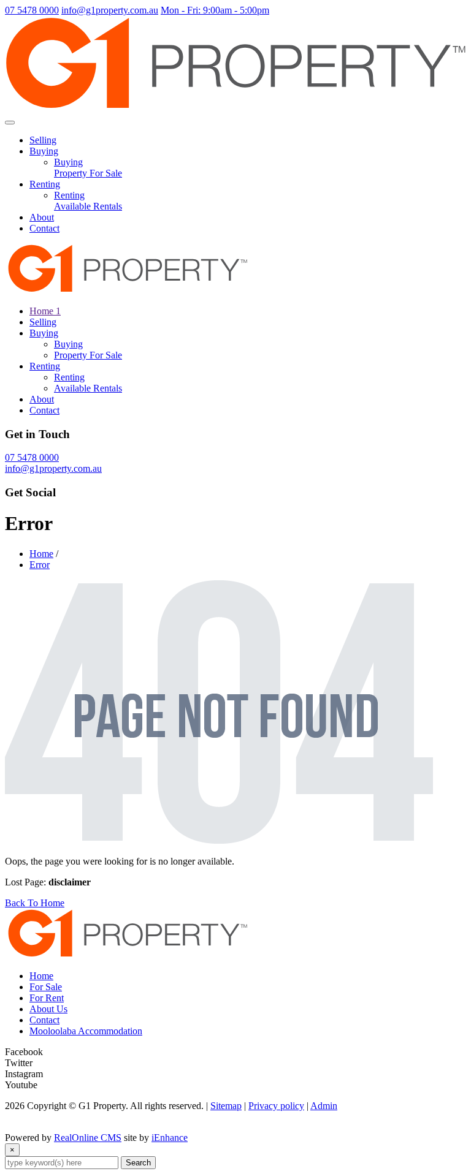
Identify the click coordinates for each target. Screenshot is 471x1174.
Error (39, 564)
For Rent (46, 998)
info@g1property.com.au (109, 10)
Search (138, 1162)
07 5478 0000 (32, 10)
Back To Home (34, 903)
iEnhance (169, 1137)
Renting (44, 184)
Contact (44, 228)
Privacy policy (276, 1105)
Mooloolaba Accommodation (85, 1031)
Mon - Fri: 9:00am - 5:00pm (215, 10)
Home (41, 553)
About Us (48, 1009)
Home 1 (45, 311)
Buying (43, 151)
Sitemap (226, 1105)
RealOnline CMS (87, 1137)
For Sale (45, 987)
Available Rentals (88, 206)
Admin (323, 1105)
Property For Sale (88, 173)
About (41, 217)
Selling (42, 140)
